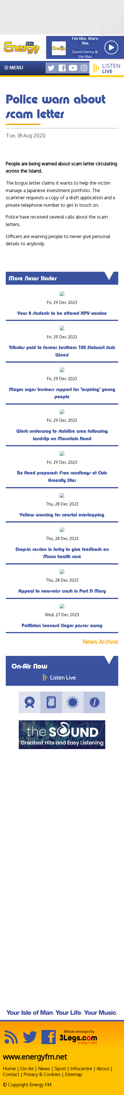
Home (9, 1068)
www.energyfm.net (35, 1056)
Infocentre (81, 1068)
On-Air (27, 1068)
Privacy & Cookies (42, 1074)
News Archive (100, 641)
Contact (11, 1074)
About (103, 1068)
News (44, 1068)
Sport (60, 1068)
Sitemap (73, 1074)
